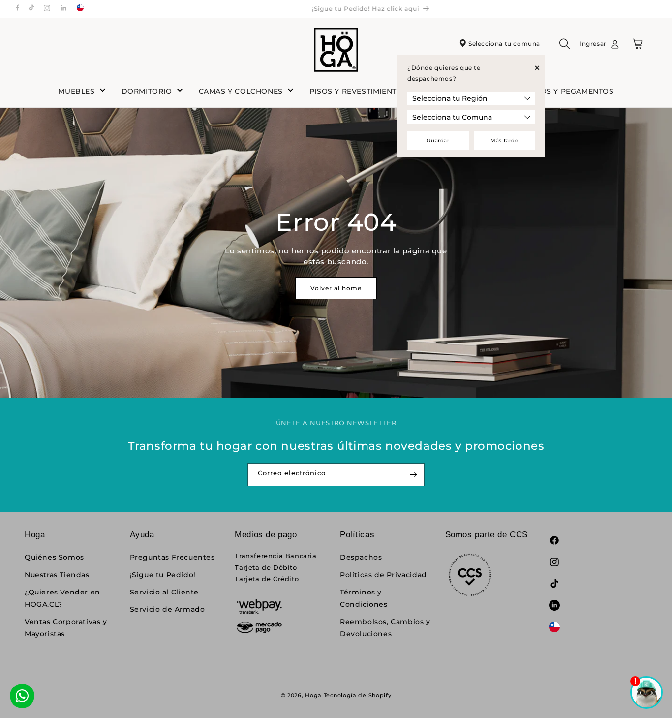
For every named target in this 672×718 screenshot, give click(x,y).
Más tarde (504, 140)
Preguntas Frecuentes (172, 557)
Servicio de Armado (167, 609)
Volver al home (336, 288)
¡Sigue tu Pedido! (163, 574)
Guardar (438, 140)
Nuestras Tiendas (57, 574)
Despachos (361, 557)
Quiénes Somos (54, 557)
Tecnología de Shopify (358, 695)
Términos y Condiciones (364, 598)
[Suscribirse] (413, 474)
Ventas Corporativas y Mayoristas (66, 627)
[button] (565, 47)
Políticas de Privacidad (383, 574)
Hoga (313, 695)
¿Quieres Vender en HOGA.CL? (62, 598)
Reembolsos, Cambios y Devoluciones (385, 627)
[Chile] (80, 9)
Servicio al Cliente (164, 592)
